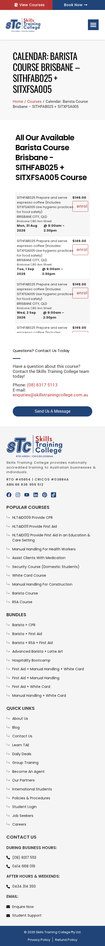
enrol (82, 206)
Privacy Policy (39, 939)
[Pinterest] (44, 494)
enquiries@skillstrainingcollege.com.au (50, 394)
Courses (34, 101)
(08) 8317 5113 (42, 384)
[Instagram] (17, 494)
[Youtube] (26, 494)
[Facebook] (8, 494)
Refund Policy (66, 939)
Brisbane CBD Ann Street (34, 221)
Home (18, 101)
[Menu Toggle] (93, 24)
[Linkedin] (35, 494)
